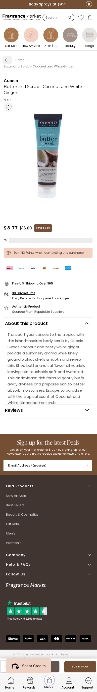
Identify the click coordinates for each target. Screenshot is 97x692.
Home (19, 60)
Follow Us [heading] (15, 574)
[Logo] (21, 17)
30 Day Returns (23, 293)
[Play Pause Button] (89, 4)
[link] (7, 60)
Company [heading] (16, 555)
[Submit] (87, 466)
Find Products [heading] (20, 486)
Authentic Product (26, 306)
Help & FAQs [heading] (18, 564)
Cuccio (11, 81)
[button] (90, 17)
